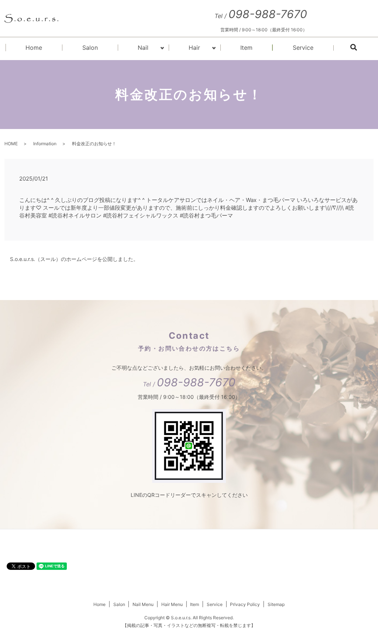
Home (33, 47)
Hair (194, 47)
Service (303, 47)
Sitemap (276, 604)
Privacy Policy (245, 604)
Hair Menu (172, 604)
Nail (143, 47)
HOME (11, 143)
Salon (90, 47)
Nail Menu (143, 604)
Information (44, 143)
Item (246, 47)
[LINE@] (189, 445)
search (363, 48)
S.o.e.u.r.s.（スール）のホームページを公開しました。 (74, 259)
